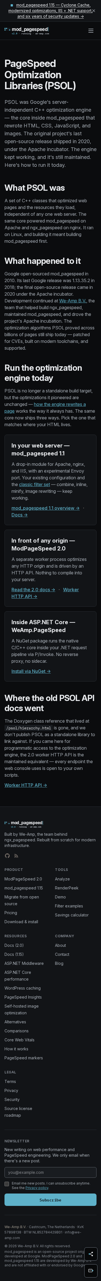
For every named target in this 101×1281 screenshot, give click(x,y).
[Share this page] (91, 1254)
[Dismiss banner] (94, 11)
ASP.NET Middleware (24, 963)
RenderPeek (67, 888)
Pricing (10, 912)
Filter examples (69, 906)
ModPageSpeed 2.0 (23, 879)
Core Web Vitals (19, 1039)
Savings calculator (72, 915)
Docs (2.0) (14, 945)
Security (12, 1099)
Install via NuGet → (31, 671)
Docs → (20, 515)
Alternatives (15, 1021)
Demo (60, 897)
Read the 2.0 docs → (33, 589)
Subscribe (50, 1199)
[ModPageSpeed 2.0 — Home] (34, 30)
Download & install (21, 921)
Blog (59, 963)
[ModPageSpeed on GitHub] (7, 856)
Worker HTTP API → (25, 785)
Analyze (62, 879)
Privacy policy (37, 1188)
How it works (16, 1048)
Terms (10, 1081)
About (60, 945)
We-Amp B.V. (72, 301)
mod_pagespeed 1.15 (23, 888)
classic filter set (34, 484)
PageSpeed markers (23, 1057)
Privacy (11, 1090)
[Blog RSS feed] (16, 856)
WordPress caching (22, 988)
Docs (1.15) (14, 954)
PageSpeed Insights (23, 997)
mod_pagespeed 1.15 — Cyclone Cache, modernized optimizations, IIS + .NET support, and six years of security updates (50, 11)
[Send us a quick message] (91, 1271)
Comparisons (16, 1030)
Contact (62, 954)
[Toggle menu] (91, 30)
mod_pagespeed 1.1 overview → (46, 508)
